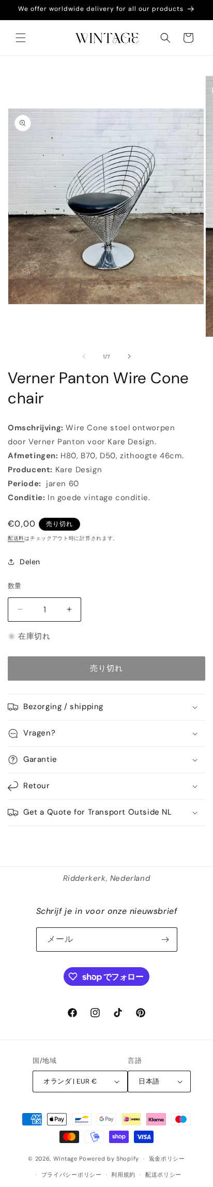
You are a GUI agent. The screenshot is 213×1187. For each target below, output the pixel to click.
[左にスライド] (83, 356)
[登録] (165, 939)
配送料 (16, 538)
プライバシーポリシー (71, 1174)
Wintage (65, 1158)
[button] (20, 37)
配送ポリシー (163, 1174)
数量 (15, 585)
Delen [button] (30, 561)
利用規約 (123, 1174)
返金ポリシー (167, 1158)
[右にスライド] (129, 356)
